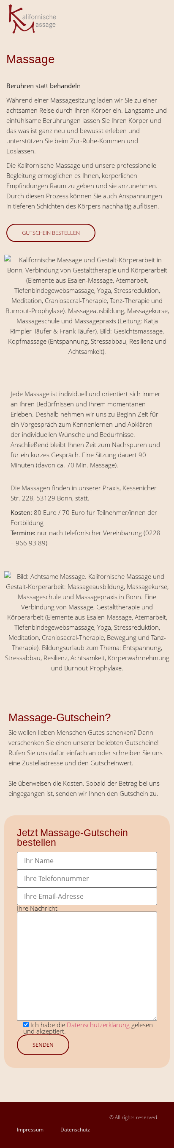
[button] (159, 19)
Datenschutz (75, 1129)
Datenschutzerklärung (98, 1024)
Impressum (30, 1129)
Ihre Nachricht (37, 908)
